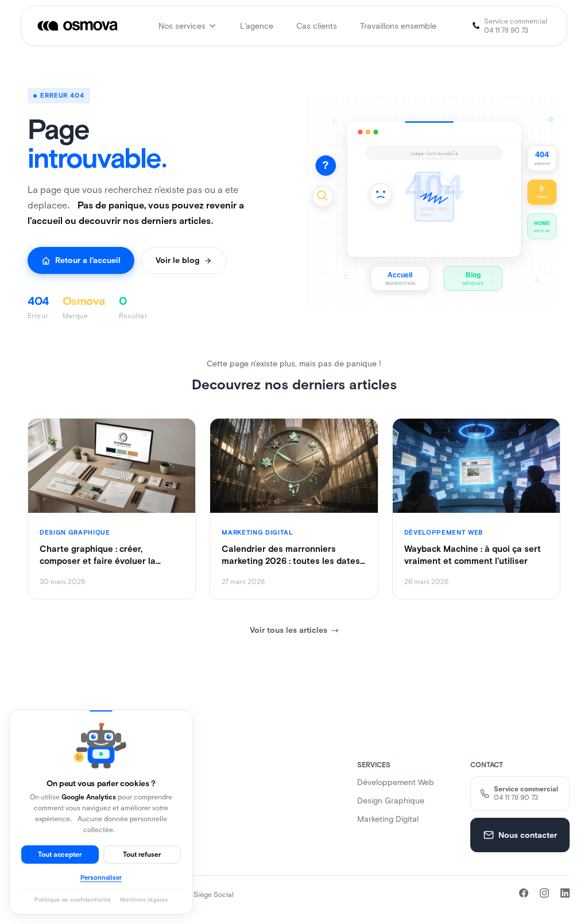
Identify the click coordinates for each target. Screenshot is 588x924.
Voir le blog (177, 260)
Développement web (395, 782)
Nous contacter (527, 835)
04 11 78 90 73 (506, 30)
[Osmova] (78, 26)
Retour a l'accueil (88, 260)
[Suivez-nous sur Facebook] (523, 893)
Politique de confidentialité (72, 899)
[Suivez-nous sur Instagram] (544, 893)
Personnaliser (101, 877)
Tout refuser (142, 854)
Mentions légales (144, 899)
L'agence (256, 25)
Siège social (214, 895)
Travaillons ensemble (398, 25)
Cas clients (316, 25)
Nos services (182, 25)
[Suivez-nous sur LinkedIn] (565, 893)
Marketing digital (388, 819)
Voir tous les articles (288, 630)
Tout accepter (60, 854)
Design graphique (390, 800)
